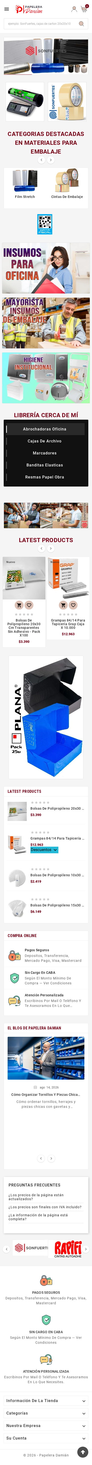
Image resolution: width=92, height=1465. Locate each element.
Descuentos (44, 850)
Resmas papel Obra (44, 477)
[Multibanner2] (46, 323)
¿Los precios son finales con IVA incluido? (45, 1207)
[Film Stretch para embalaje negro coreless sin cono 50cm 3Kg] (25, 102)
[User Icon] (74, 9)
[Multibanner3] (46, 377)
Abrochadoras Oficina (44, 429)
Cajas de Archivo (45, 441)
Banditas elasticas (44, 465)
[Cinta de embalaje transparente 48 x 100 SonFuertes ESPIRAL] (67, 102)
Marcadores (45, 453)
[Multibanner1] (46, 268)
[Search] (81, 23)
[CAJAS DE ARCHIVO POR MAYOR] (46, 717)
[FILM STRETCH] (46, 55)
